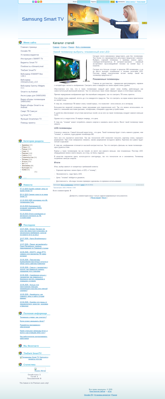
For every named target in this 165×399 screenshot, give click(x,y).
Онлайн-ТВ (88, 395)
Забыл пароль (130, 1)
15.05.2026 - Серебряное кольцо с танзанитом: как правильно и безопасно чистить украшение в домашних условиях (33, 278)
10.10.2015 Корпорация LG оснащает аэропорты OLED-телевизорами (31, 208)
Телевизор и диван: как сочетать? (33, 317)
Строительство (28, 157)
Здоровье (25, 145)
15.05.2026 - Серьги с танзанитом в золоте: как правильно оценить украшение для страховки (33, 269)
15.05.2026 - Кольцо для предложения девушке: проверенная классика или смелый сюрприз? (33, 288)
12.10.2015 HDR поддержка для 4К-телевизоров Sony (34, 201)
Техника (25, 159)
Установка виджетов (102, 395)
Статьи (64, 47)
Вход (38, 2)
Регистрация (36, 2)
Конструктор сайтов (97, 391)
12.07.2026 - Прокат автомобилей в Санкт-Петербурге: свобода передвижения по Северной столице (34, 246)
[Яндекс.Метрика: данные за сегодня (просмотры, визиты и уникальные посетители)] (40, 370)
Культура (25, 168)
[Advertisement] (31, 131)
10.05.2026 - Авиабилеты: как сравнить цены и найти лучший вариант (32, 296)
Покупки (25, 153)
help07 (83, 185)
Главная (33, 2)
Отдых (24, 147)
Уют (23, 164)
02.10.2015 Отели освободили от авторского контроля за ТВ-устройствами (33, 216)
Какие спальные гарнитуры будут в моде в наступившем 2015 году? (34, 332)
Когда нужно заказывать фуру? (32, 321)
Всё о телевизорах (28, 172)
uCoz (110, 391)
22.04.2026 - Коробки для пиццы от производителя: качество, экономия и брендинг (34, 304)
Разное (24, 149)
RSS (41, 2)
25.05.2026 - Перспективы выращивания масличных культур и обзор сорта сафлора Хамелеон (34, 262)
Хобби (24, 170)
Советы (25, 155)
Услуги (24, 161)
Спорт (24, 151)
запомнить (121, 1)
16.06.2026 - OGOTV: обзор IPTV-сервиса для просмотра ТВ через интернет (33, 254)
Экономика (26, 166)
